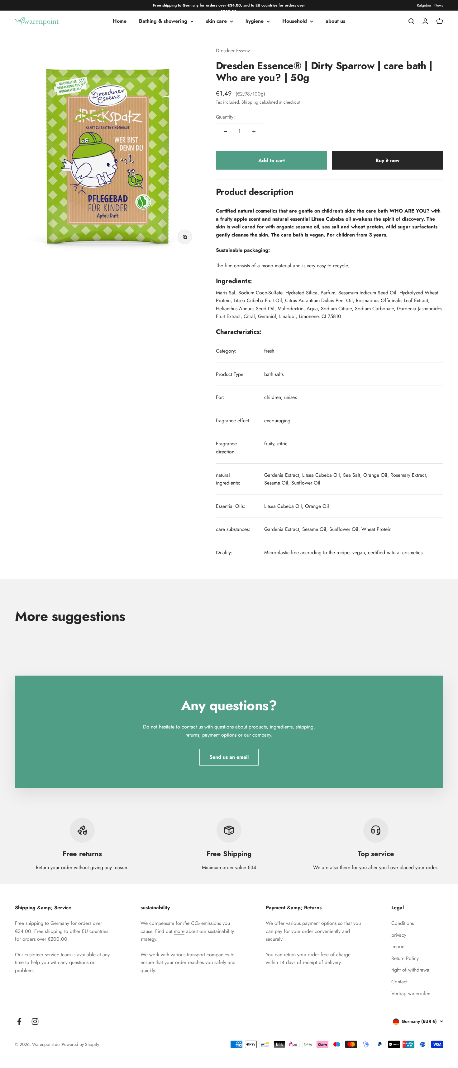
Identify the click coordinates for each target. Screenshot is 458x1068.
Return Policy (405, 958)
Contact (399, 981)
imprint (398, 946)
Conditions (402, 923)
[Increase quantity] (254, 131)
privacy (398, 935)
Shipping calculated (259, 102)
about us (335, 21)
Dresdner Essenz (233, 50)
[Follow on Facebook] (19, 1021)
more (179, 931)
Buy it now (387, 160)
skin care (216, 21)
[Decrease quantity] (225, 131)
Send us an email (229, 757)
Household (294, 21)
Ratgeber (424, 5)
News (438, 5)
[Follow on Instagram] (35, 1021)
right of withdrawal (411, 969)
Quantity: (225, 116)
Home (119, 21)
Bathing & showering (163, 21)
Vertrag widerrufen (410, 993)
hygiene (255, 21)
